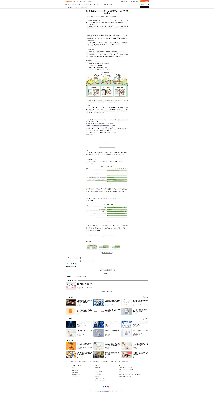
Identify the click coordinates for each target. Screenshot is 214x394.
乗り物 (108, 4)
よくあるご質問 (98, 374)
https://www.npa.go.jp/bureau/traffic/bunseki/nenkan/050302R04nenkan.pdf (100, 125)
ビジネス (97, 4)
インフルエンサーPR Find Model (124, 371)
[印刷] (78, 263)
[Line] (75, 263)
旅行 (76, 4)
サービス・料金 (75, 368)
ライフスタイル (88, 4)
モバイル (104, 4)
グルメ (73, 4)
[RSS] (110, 387)
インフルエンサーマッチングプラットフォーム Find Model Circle (130, 374)
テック (101, 4)
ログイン (97, 369)
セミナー (97, 381)
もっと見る (146, 297)
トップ (66, 361)
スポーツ (93, 4)
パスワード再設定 (98, 371)
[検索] (148, 4)
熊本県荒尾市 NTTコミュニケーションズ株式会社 (95, 16)
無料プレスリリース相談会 (100, 380)
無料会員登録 (97, 367)
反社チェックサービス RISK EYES (125, 376)
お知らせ (97, 376)
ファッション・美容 (80, 4)
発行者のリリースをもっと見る (107, 291)
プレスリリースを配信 (124, 1)
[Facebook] (71, 263)
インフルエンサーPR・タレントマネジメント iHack (128, 372)
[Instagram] (108, 387)
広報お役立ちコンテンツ (76, 376)
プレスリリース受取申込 (99, 378)
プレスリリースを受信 (134, 1)
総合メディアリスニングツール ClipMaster (126, 369)
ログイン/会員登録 (145, 1)
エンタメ (69, 4)
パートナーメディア (75, 372)
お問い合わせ (107, 273)
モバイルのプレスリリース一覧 (74, 361)
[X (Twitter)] (73, 263)
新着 (66, 4)
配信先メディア (75, 370)
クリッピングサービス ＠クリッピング (125, 367)
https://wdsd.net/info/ (90, 134)
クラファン (112, 4)
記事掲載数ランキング (76, 374)
